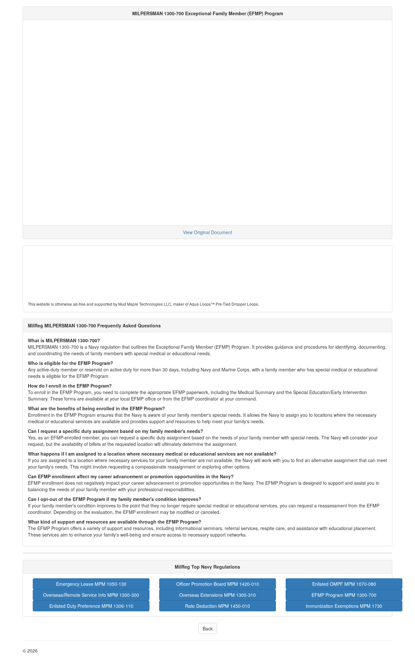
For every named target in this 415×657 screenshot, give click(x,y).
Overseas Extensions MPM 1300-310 (217, 595)
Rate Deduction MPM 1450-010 (217, 606)
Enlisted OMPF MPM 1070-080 (344, 584)
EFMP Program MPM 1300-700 (344, 595)
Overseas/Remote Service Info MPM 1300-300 (91, 595)
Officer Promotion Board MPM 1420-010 (217, 584)
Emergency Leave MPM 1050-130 (91, 584)
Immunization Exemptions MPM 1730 (344, 606)
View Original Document (207, 232)
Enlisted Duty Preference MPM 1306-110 (91, 606)
